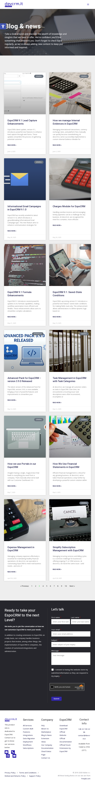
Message (55, 650)
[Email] (6, 752)
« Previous (24, 586)
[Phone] (13, 752)
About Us (45, 728)
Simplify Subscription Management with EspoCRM (68, 549)
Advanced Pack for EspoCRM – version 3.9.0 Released (24, 379)
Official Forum (65, 745)
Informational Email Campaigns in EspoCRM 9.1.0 (24, 208)
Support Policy (35, 776)
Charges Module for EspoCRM (69, 206)
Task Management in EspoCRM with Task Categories (69, 379)
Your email (56, 629)
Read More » (12, 145)
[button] (3, 26)
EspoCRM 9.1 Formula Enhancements (19, 293)
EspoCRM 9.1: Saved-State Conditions (67, 293)
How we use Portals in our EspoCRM (22, 465)
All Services (27, 725)
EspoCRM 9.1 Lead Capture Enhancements (22, 122)
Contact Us (45, 758)
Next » (72, 586)
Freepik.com (85, 779)
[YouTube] (14, 756)
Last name (76, 617)
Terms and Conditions (27, 772)
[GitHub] (8, 756)
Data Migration (29, 738)
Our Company (46, 745)
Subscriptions (28, 748)
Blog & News (46, 735)
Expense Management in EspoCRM (21, 549)
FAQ (43, 725)
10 (66, 586)
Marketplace (46, 732)
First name (56, 617)
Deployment (28, 741)
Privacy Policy (10, 772)
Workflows (27, 745)
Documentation (47, 748)
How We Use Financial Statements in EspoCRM (66, 465)
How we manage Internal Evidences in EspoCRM (66, 122)
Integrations (28, 735)
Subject (55, 640)
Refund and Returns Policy (15, 776)
